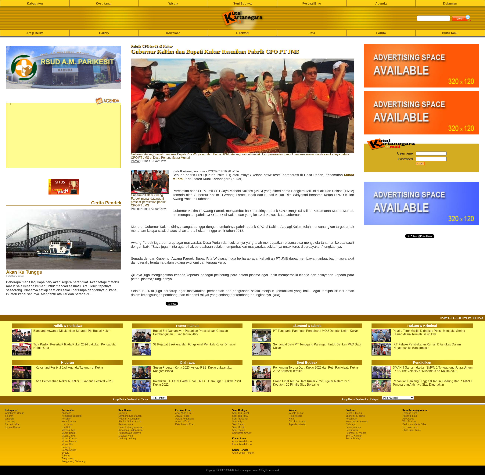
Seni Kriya (237, 421)
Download (173, 33)
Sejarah (9, 415)
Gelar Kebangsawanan (130, 427)
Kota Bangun (69, 421)
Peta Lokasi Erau (184, 424)
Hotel (291, 418)
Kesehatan (351, 418)
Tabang (66, 455)
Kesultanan (104, 3)
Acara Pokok (182, 415)
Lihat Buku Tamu (411, 430)
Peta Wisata (295, 415)
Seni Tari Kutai (240, 415)
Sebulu (65, 452)
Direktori (242, 33)
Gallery (104, 33)
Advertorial (408, 418)
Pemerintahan (12, 424)
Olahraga (350, 424)
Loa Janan (67, 424)
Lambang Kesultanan (130, 415)
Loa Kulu (66, 427)
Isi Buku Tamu (410, 427)
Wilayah (9, 418)
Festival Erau (311, 3)
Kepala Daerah (13, 427)
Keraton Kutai (125, 424)
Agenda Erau (182, 421)
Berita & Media (354, 413)
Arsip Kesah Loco (242, 441)
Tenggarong (68, 458)
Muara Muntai (69, 441)
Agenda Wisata (297, 424)
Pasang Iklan (409, 415)
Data (311, 33)
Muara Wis (67, 444)
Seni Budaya (242, 3)
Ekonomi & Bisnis (355, 415)
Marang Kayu (69, 430)
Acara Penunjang (184, 418)
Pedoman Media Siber (414, 424)
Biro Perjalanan (297, 421)
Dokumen (450, 3)
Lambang (10, 421)
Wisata (173, 3)
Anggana (66, 413)
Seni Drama (238, 430)
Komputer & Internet (357, 421)
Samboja (66, 447)
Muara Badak (69, 432)
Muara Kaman (69, 438)
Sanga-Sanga (69, 449)
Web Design (409, 421)
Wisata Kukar (296, 413)
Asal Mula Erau (183, 413)
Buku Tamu (450, 33)
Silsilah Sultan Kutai (129, 421)
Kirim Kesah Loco (242, 444)
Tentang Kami (410, 413)
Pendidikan (352, 430)
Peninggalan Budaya (129, 432)
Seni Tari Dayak (241, 413)
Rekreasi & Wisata (356, 432)
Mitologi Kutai (125, 435)
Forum (381, 33)
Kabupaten (35, 3)
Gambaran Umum (14, 413)
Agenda (381, 3)
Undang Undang (127, 438)
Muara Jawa (68, 435)
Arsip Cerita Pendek (243, 452)
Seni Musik (238, 427)
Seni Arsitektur (240, 418)
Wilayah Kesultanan (129, 418)
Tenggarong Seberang (73, 461)
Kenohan (66, 418)
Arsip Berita (34, 33)
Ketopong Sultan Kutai (130, 430)
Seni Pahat (238, 424)
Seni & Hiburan (354, 435)
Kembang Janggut (71, 415)
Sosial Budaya (353, 438)
